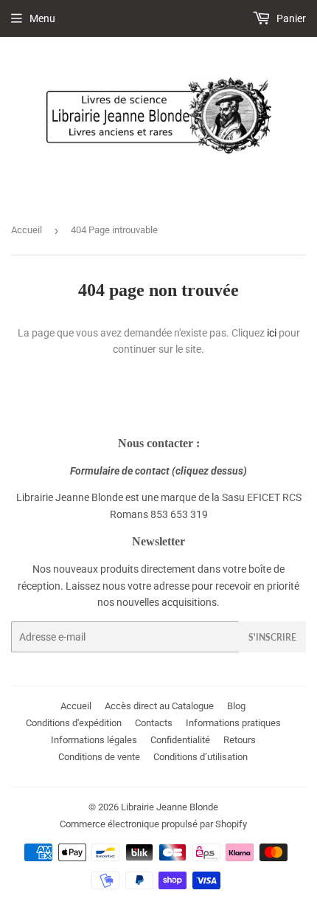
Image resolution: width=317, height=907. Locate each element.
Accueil (26, 229)
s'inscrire (272, 637)
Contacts (154, 722)
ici (271, 333)
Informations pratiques (233, 722)
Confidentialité (180, 739)
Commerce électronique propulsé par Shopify (153, 824)
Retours (239, 739)
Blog (236, 705)
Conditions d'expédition (74, 722)
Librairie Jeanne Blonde (169, 807)
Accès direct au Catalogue (159, 705)
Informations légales (94, 739)
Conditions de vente (99, 756)
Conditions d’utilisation (200, 756)
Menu (42, 18)
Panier (290, 18)
